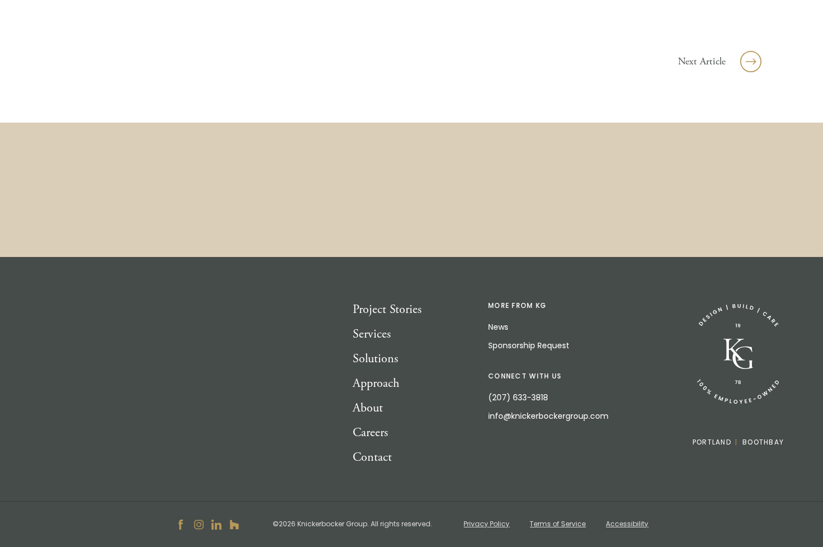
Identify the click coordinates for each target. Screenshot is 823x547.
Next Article (702, 61)
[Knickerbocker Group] (738, 354)
